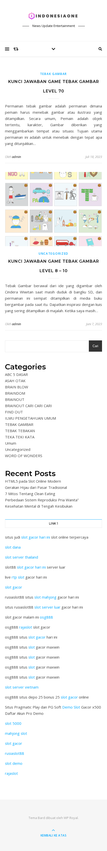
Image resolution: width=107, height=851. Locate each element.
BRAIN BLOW (16, 386)
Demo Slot (71, 707)
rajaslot (25, 627)
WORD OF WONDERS (23, 455)
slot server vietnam (22, 687)
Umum (10, 443)
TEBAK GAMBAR (53, 74)
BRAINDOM (15, 393)
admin (16, 156)
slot (31, 647)
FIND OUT (14, 411)
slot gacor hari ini (35, 537)
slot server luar (47, 607)
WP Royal (71, 818)
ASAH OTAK (15, 380)
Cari (95, 346)
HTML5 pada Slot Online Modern (33, 481)
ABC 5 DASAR (16, 374)
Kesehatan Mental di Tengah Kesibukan (38, 506)
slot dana (13, 547)
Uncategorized (53, 253)
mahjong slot (16, 733)
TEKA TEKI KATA (19, 436)
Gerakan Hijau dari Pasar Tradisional (36, 487)
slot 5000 (13, 723)
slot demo (13, 763)
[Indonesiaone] (53, 16)
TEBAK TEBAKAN (20, 430)
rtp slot (18, 577)
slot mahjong (45, 597)
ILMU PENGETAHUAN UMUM (30, 418)
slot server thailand (21, 557)
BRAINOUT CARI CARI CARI (28, 405)
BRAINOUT (14, 399)
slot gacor (13, 587)
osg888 (46, 617)
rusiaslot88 (14, 753)
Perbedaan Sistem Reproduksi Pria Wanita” (42, 499)
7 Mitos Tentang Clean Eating (30, 493)
